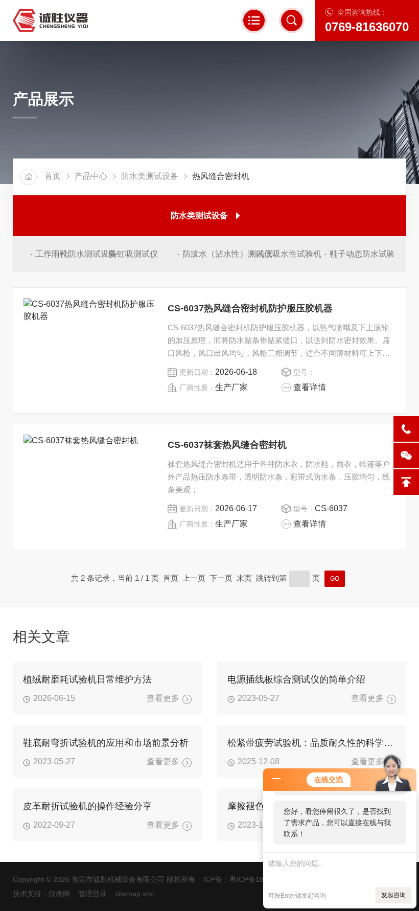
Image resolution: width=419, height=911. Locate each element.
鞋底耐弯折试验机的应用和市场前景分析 (106, 743)
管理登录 (92, 894)
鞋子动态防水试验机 (361, 253)
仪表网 (59, 894)
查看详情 (309, 387)
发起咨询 (393, 895)
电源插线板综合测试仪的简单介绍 (296, 679)
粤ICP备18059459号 (262, 879)
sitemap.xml (134, 894)
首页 (52, 176)
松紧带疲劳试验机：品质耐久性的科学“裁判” (311, 743)
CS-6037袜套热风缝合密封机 (227, 445)
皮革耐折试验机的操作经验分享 (87, 806)
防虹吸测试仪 (133, 253)
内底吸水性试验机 (288, 253)
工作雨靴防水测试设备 (67, 253)
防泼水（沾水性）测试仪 (214, 253)
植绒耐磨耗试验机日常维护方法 (87, 679)
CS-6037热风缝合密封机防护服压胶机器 (250, 308)
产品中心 (91, 176)
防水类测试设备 (149, 176)
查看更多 (163, 698)
